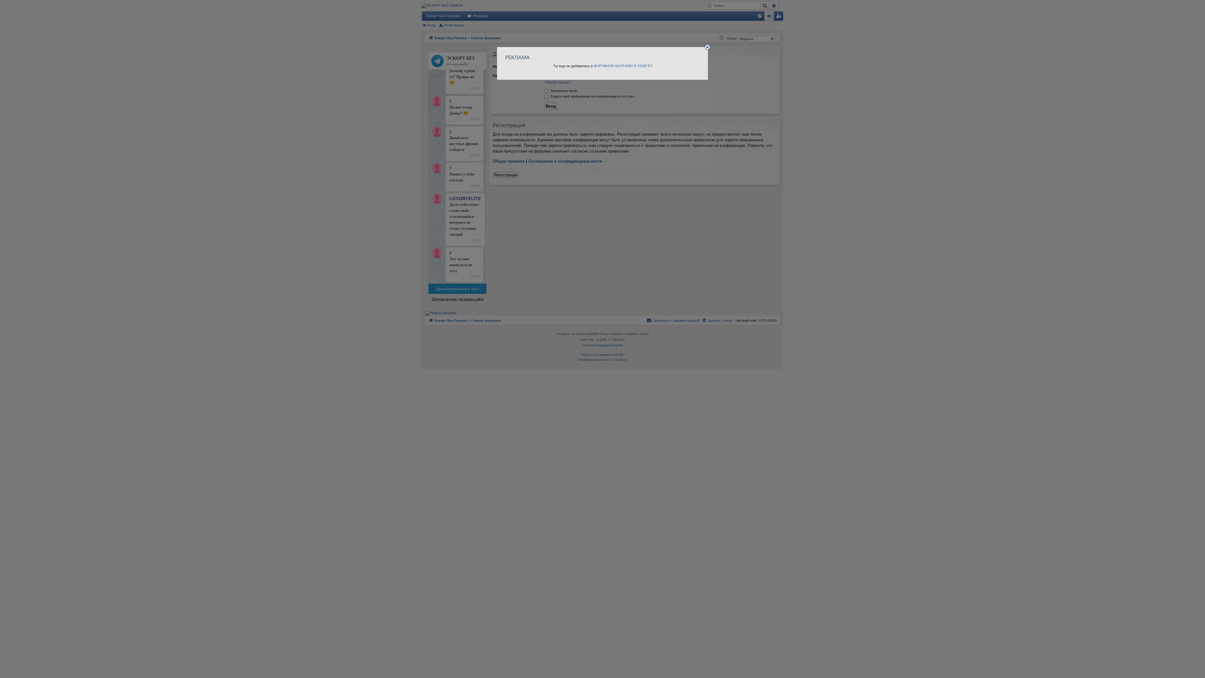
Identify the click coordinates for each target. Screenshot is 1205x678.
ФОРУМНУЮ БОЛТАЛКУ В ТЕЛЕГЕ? (623, 66)
